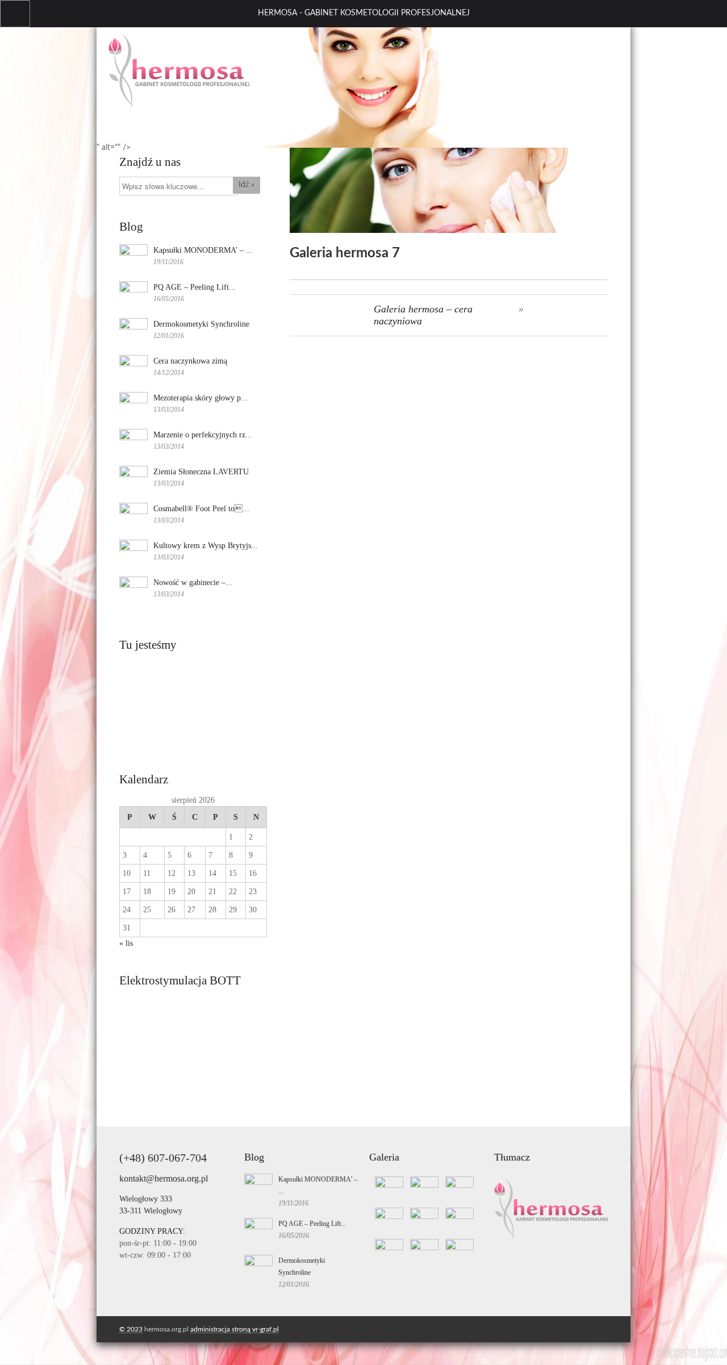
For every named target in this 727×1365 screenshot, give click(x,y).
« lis (126, 943)
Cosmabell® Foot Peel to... (201, 508)
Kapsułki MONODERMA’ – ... (203, 250)
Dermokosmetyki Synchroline (201, 324)
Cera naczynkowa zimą (190, 361)
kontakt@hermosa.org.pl (163, 1178)
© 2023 (131, 1329)
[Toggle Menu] (15, 13)
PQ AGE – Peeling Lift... (194, 287)
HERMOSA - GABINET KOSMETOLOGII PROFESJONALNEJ (364, 13)
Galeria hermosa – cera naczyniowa (423, 315)
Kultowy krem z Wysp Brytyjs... (205, 545)
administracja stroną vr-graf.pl (234, 1329)
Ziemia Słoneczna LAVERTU (201, 471)
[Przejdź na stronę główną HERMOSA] (179, 108)
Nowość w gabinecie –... (192, 582)
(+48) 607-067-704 (163, 1157)
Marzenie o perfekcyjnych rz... (202, 435)
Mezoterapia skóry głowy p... (200, 398)
